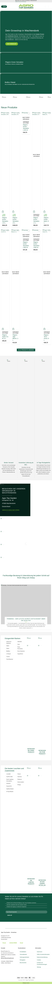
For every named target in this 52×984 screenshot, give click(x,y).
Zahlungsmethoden (24, 957)
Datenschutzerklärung (42, 957)
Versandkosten (23, 954)
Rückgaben (22, 960)
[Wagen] (50, 6)
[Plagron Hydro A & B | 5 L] (5, 279)
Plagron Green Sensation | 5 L (16, 220)
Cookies (39, 960)
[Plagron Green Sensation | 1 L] (36, 162)
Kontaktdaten (23, 951)
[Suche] (43, 6)
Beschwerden (23, 962)
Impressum (39, 951)
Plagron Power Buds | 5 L (46, 220)
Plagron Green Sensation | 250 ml (26, 244)
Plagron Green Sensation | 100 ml (26, 127)
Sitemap (39, 967)
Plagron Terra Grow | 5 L (46, 337)
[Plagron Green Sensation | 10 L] (5, 162)
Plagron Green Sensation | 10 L (5, 220)
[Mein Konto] (47, 6)
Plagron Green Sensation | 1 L (36, 220)
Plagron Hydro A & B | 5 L (5, 336)
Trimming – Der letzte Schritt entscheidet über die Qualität (26, 619)
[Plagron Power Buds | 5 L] (47, 162)
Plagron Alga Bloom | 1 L (15, 337)
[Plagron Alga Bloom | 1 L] (15, 279)
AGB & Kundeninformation (43, 954)
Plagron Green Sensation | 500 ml (36, 244)
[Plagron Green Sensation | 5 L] (15, 162)
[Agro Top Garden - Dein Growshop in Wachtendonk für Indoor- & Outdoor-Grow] (26, 6)
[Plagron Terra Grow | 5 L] (47, 279)
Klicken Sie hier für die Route (20, 1)
